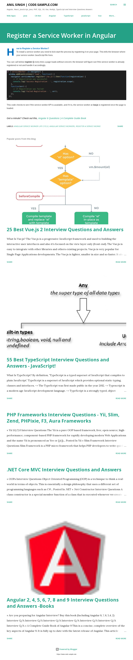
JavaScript (85, 15)
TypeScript (69, 15)
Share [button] (120, 126)
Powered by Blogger (68, 649)
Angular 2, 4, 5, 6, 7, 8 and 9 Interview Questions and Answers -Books (63, 603)
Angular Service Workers (62, 126)
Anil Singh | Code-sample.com (32, 4)
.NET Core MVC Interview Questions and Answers (64, 469)
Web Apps (11, 15)
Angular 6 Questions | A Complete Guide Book (62, 118)
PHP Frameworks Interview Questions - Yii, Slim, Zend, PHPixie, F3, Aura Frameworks (63, 417)
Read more (121, 262)
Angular (52, 15)
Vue (99, 15)
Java (25, 15)
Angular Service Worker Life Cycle (31, 126)
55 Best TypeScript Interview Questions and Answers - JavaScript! (58, 362)
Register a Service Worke (88, 126)
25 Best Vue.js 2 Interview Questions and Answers (65, 229)
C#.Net (38, 15)
